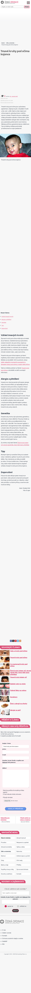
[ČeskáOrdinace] (9, 4)
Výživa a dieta (21, 847)
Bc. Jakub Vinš (14, 96)
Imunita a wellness (6, 874)
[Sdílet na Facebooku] (11, 641)
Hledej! (27, 7)
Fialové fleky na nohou (18, 690)
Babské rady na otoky (18, 684)
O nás (4, 930)
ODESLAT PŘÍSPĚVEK (15, 809)
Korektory (13, 697)
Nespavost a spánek (23, 842)
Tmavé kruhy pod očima (18, 657)
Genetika (3, 322)
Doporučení (4, 328)
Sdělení (4, 768)
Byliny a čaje (4, 865)
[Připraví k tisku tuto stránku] (20, 641)
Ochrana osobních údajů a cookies (12, 938)
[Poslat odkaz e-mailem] (18, 641)
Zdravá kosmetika (6, 847)
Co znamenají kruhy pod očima (18, 665)
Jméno (4, 749)
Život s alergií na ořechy (18, 704)
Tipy (2, 325)
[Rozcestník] (28, 2)
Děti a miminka (10, 43)
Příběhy (19, 865)
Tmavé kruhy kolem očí (18, 677)
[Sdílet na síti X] (13, 641)
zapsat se (10, 906)
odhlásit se (22, 906)
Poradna (3, 842)
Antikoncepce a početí (23, 856)
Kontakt (19, 874)
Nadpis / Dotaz (6, 743)
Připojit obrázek (8, 797)
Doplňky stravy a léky (7, 869)
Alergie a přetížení (6, 319)
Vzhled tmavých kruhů (7, 316)
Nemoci (3, 856)
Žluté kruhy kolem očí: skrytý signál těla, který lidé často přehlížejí (20, 672)
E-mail (4, 755)
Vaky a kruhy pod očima (18, 651)
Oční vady (19, 860)
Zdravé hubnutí (21, 838)
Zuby (2, 860)
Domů (3, 43)
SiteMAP (4, 941)
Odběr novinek (6, 933)
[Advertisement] (15, 25)
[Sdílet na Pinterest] (16, 641)
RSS (3, 944)
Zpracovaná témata (22, 869)
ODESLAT (15, 910)
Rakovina (19, 851)
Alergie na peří (15, 710)
